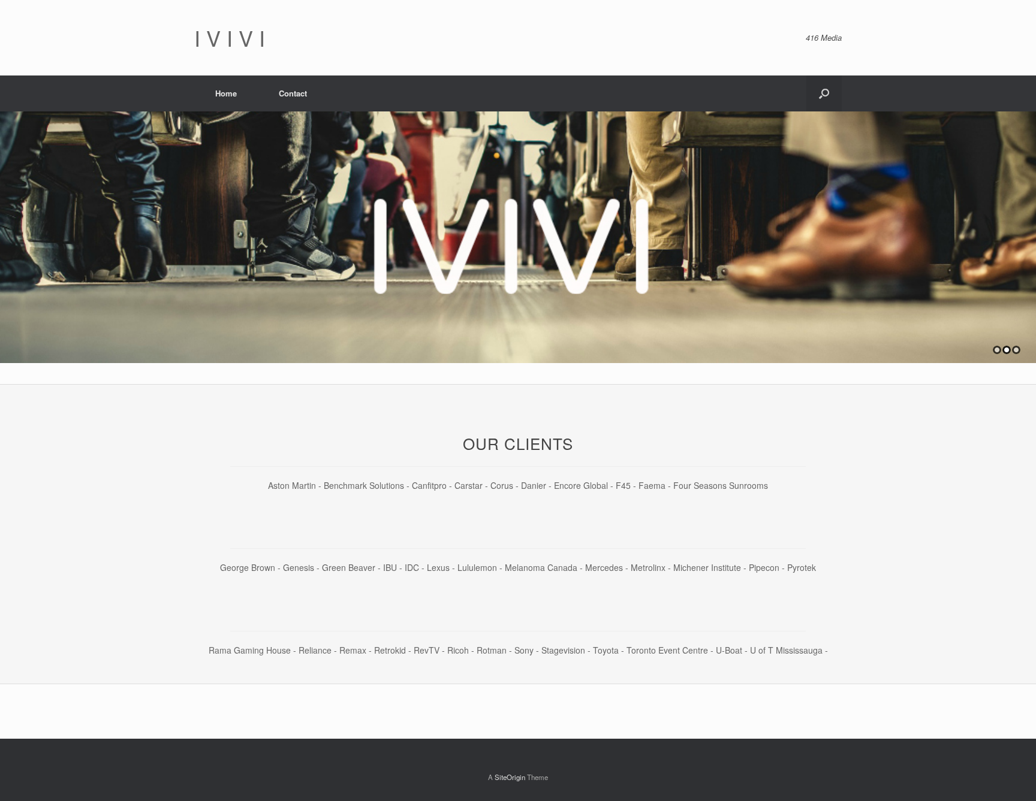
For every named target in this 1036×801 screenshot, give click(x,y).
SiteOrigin (510, 777)
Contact (293, 93)
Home (226, 93)
